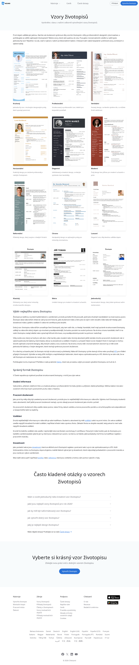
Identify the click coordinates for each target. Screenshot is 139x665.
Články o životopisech (45, 607)
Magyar (40, 634)
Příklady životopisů (44, 604)
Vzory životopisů (43, 602)
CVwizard (72, 660)
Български (78, 638)
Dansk (48, 631)
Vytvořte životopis (20, 602)
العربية (57, 641)
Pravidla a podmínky (68, 610)
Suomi (107, 634)
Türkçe (51, 638)
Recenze (87, 604)
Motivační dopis (19, 604)
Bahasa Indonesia (37, 631)
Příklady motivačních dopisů (45, 616)
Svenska (33, 638)
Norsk (59, 634)
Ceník (69, 3)
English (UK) (74, 631)
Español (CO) (95, 631)
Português (75, 634)
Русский (88, 638)
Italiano (32, 634)
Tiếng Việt (42, 638)
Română (99, 634)
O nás (86, 602)
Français (106, 631)
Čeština (59, 638)
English (65, 631)
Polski (66, 634)
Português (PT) (88, 634)
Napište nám (65, 604)
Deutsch (56, 631)
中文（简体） (67, 641)
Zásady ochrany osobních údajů (66, 614)
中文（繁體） (79, 641)
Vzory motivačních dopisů (44, 611)
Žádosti (16, 610)
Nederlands (50, 634)
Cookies (63, 618)
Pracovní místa (18, 607)
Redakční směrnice (91, 607)
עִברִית (107, 638)
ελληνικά (68, 638)
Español (85, 631)
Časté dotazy (82, 3)
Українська (98, 638)
